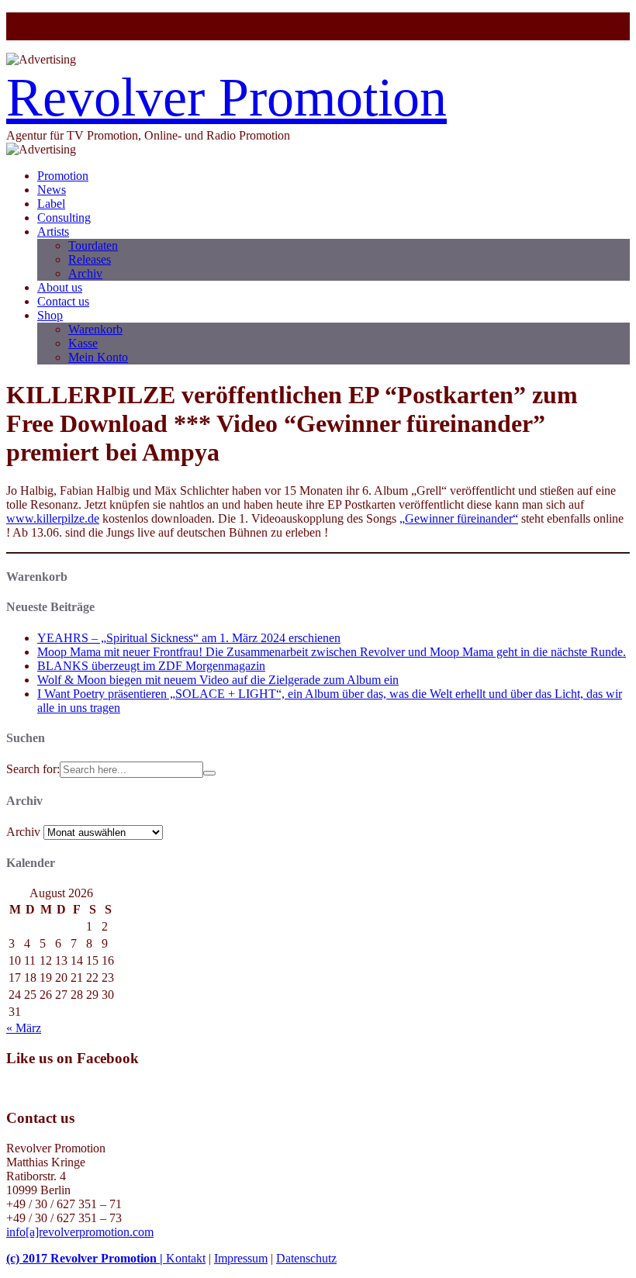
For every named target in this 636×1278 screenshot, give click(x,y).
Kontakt (186, 1258)
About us (59, 287)
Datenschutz (306, 1258)
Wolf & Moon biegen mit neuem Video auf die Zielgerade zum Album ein (218, 679)
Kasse (83, 343)
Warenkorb (95, 329)
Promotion (62, 175)
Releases (89, 259)
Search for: (33, 768)
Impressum (241, 1258)
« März (23, 1027)
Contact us (63, 301)
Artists (53, 231)
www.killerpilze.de (52, 518)
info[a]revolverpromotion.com (80, 1231)
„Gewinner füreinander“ (458, 518)
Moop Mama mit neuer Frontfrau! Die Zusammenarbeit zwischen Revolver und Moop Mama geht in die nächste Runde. (331, 651)
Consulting (64, 217)
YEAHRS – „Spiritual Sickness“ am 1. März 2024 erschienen (188, 637)
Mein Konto (98, 357)
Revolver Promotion (226, 97)
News (51, 189)
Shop (50, 315)
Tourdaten (93, 245)
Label (51, 203)
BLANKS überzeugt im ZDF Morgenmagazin (151, 665)
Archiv (85, 273)
